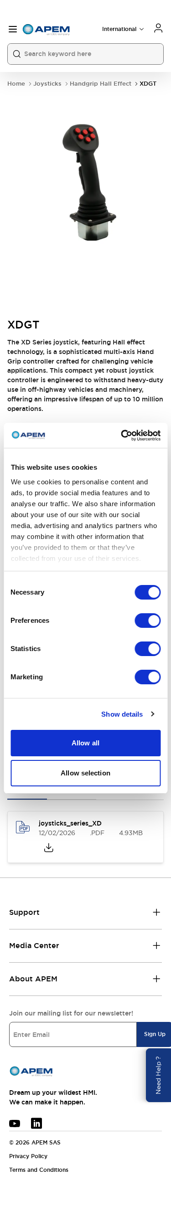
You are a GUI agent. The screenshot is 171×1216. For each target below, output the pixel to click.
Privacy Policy (28, 1156)
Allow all (85, 743)
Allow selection (85, 773)
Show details (122, 714)
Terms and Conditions (38, 1170)
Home (16, 83)
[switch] (148, 620)
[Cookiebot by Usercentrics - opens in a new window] (122, 435)
